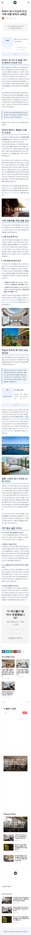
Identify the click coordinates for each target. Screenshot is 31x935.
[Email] (19, 651)
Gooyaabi (25, 931)
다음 (4, 702)
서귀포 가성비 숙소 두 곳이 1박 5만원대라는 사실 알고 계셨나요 (8, 693)
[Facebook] (3, 651)
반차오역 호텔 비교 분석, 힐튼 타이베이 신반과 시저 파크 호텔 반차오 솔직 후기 (21, 858)
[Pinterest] (15, 651)
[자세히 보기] (23, 651)
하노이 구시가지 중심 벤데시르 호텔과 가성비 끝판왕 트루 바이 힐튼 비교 (21, 847)
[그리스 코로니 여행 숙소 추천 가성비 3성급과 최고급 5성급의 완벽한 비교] (22, 663)
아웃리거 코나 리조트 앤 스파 (12, 193)
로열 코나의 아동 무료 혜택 (10, 300)
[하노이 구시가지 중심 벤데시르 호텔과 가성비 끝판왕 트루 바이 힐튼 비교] (9, 847)
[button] (2, 2)
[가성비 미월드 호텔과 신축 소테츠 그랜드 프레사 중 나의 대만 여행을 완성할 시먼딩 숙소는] (8, 663)
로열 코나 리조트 (10, 188)
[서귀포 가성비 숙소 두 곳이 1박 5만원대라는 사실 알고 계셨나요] (8, 686)
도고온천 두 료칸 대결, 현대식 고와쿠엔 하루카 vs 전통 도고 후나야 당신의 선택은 (21, 899)
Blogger (11, 931)
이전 (27, 702)
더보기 (15, 54)
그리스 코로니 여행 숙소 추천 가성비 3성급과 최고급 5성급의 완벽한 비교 (22, 672)
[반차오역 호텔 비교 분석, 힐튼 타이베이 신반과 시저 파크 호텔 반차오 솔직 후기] (9, 858)
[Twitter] (7, 651)
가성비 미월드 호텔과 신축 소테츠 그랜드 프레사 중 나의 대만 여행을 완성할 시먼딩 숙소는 (8, 673)
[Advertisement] (15, 735)
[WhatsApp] (11, 651)
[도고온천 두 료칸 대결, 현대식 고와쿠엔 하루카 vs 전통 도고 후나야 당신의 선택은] (7, 900)
